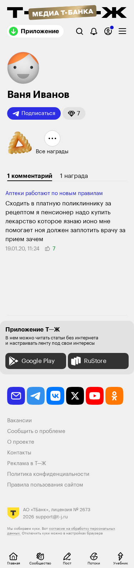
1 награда (74, 176)
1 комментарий (29, 176)
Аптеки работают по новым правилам (54, 193)
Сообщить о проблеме (36, 431)
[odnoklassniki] (114, 396)
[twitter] (75, 396)
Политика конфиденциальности (48, 474)
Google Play (38, 361)
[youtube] (95, 396)
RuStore (95, 361)
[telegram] (36, 396)
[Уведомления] (93, 31)
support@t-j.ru (52, 516)
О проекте (20, 442)
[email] (16, 396)
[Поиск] (79, 31)
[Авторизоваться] (108, 31)
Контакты (19, 452)
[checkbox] (122, 31)
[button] (74, 113)
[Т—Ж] (67, 13)
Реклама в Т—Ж (26, 463)
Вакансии (19, 420)
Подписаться (38, 113)
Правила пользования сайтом (45, 485)
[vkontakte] (55, 396)
